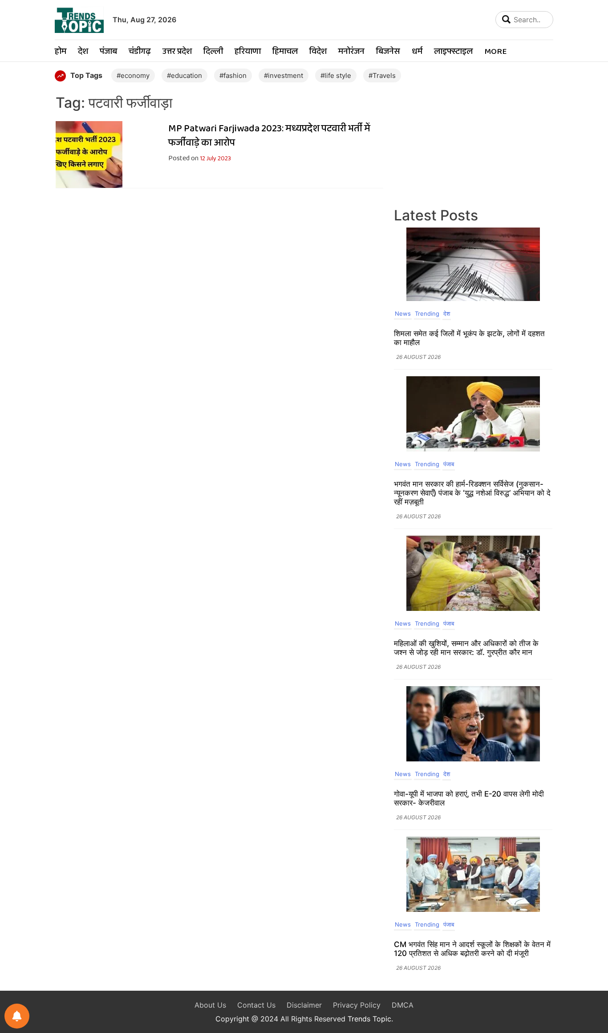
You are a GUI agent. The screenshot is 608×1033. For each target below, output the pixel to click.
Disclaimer (304, 1004)
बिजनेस (388, 51)
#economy (133, 75)
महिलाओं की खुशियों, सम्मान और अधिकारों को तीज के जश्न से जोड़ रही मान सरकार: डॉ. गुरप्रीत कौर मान (466, 648)
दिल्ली (213, 51)
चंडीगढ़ (140, 51)
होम (60, 51)
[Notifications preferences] (16, 1016)
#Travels (382, 75)
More (495, 51)
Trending (427, 313)
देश (83, 51)
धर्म (417, 51)
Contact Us (256, 1004)
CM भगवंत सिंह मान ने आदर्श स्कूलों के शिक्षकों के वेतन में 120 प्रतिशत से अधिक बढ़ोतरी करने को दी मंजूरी (472, 949)
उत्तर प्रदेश (177, 51)
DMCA (402, 1004)
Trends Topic (369, 1018)
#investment (283, 75)
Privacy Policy (357, 1004)
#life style (335, 75)
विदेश (318, 51)
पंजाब (108, 51)
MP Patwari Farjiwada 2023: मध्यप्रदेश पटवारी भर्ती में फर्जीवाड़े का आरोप (269, 136)
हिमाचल (285, 51)
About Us (210, 1004)
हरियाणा (248, 51)
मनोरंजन (351, 51)
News (403, 313)
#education (184, 75)
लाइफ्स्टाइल (453, 51)
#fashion (233, 75)
